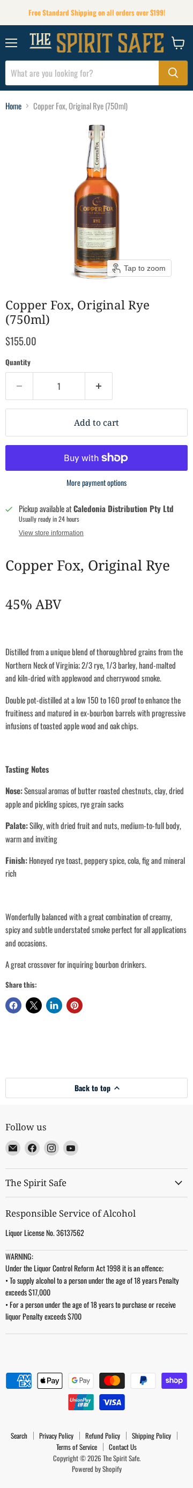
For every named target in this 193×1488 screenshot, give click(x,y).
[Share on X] (34, 1005)
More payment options (96, 482)
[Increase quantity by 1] (99, 386)
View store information (51, 533)
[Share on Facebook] (13, 1005)
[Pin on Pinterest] (74, 1005)
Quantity (18, 362)
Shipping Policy (151, 1435)
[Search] (173, 73)
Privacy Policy (56, 1435)
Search (19, 1435)
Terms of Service (76, 1446)
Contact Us (123, 1446)
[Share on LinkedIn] (54, 1005)
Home (13, 105)
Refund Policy (102, 1435)
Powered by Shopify (97, 1468)
